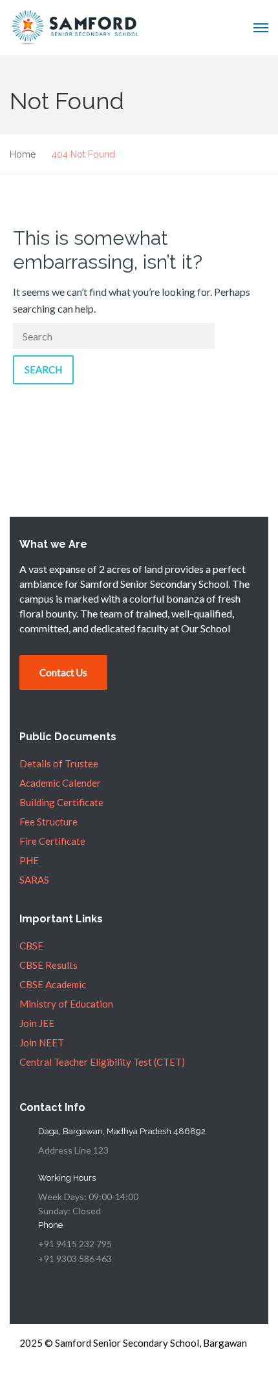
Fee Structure (48, 821)
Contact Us (63, 672)
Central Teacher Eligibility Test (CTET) (102, 1062)
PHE (29, 860)
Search (43, 369)
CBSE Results (48, 965)
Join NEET (41, 1042)
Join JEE (36, 1023)
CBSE (31, 945)
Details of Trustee (58, 763)
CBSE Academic (52, 984)
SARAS (34, 880)
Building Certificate (61, 802)
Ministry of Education (66, 1004)
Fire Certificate (52, 841)
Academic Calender (60, 783)
